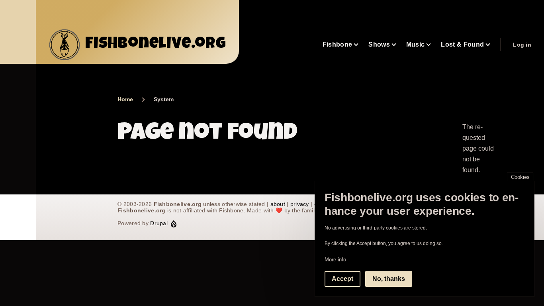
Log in (522, 44)
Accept (342, 278)
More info (335, 259)
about (277, 204)
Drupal (159, 223)
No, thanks (388, 278)
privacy (299, 204)
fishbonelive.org (155, 45)
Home (125, 99)
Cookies (520, 177)
